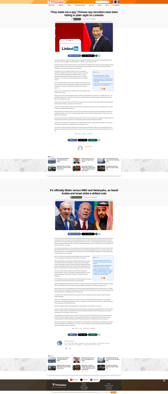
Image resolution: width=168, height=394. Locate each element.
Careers (109, 383)
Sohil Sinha (77, 19)
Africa (106, 5)
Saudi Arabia (86, 328)
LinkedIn (84, 133)
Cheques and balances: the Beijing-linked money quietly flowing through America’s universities (103, 80)
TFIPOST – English (84, 387)
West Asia (91, 5)
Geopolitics (93, 19)
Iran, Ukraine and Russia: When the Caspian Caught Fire (112, 168)
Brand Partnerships (109, 385)
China (79, 133)
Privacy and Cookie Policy (104, 392)
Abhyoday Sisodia (77, 197)
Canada (69, 5)
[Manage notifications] (164, 381)
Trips (61, 78)
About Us (84, 383)
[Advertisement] (84, 181)
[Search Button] (108, 2)
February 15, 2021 (86, 19)
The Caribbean (115, 5)
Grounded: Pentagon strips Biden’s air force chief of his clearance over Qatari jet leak (103, 262)
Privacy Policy (109, 388)
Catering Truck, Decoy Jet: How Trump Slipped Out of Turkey (88, 160)
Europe (99, 5)
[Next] (104, 89)
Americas (61, 5)
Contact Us (84, 385)
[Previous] (102, 89)
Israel (80, 328)
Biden (76, 328)
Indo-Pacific (52, 5)
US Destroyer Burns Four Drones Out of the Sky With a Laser (113, 160)
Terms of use (109, 387)
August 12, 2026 (85, 163)
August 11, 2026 (110, 170)
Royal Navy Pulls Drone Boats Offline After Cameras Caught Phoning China (64, 168)
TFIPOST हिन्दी (79, 1)
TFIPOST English (71, 1)
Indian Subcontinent (80, 5)
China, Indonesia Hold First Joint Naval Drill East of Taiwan (63, 160)
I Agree (113, 392)
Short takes (89, 133)
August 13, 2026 (60, 163)
